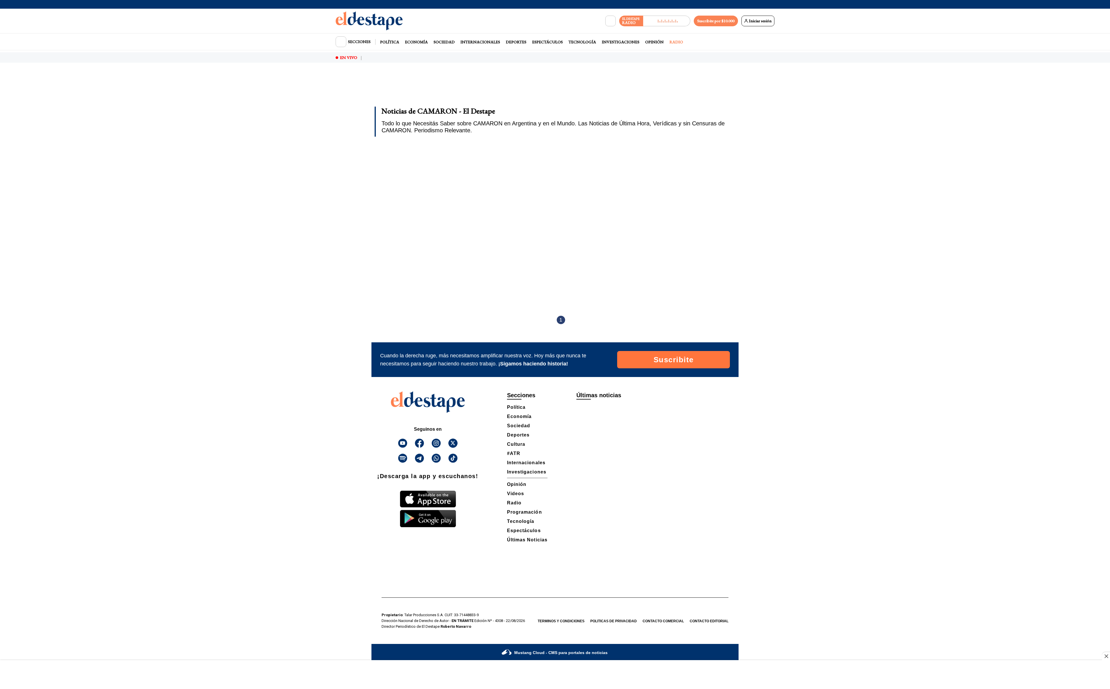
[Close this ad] (1106, 656)
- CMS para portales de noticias (561, 652)
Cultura (516, 444)
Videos (515, 493)
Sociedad (444, 41)
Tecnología (582, 41)
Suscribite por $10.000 (716, 20)
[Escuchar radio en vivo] (666, 21)
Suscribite (674, 359)
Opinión (654, 41)
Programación (524, 512)
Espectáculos (547, 41)
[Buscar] (610, 21)
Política (389, 41)
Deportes (516, 41)
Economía (416, 41)
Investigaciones (620, 41)
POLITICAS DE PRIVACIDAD (613, 621)
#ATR (513, 453)
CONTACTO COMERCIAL (663, 621)
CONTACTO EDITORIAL (709, 621)
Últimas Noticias (527, 539)
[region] (555, 88)
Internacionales (480, 41)
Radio (676, 41)
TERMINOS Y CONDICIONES (561, 621)
